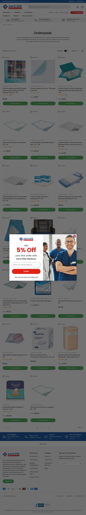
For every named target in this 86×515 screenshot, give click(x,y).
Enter (26, 271)
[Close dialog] (74, 236)
